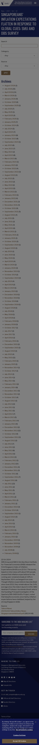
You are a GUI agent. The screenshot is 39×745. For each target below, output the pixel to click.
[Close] (35, 722)
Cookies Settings (19, 735)
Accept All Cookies (19, 741)
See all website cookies (24, 730)
